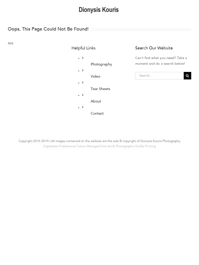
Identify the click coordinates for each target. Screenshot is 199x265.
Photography (101, 64)
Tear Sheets (100, 89)
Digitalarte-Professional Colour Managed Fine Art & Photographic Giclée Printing (99, 146)
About (96, 101)
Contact (97, 113)
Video (95, 76)
